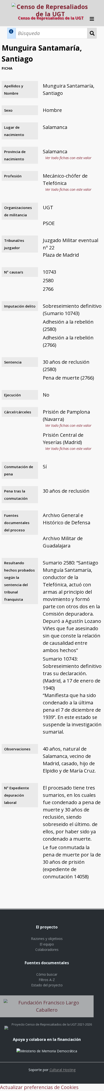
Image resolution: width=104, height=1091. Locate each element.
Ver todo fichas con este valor (68, 157)
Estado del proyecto (47, 985)
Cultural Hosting (63, 1069)
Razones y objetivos (47, 938)
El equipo (47, 944)
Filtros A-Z (47, 979)
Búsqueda (92, 33)
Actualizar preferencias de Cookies (39, 1087)
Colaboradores (47, 949)
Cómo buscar (46, 974)
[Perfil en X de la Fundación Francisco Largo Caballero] (6, 1024)
